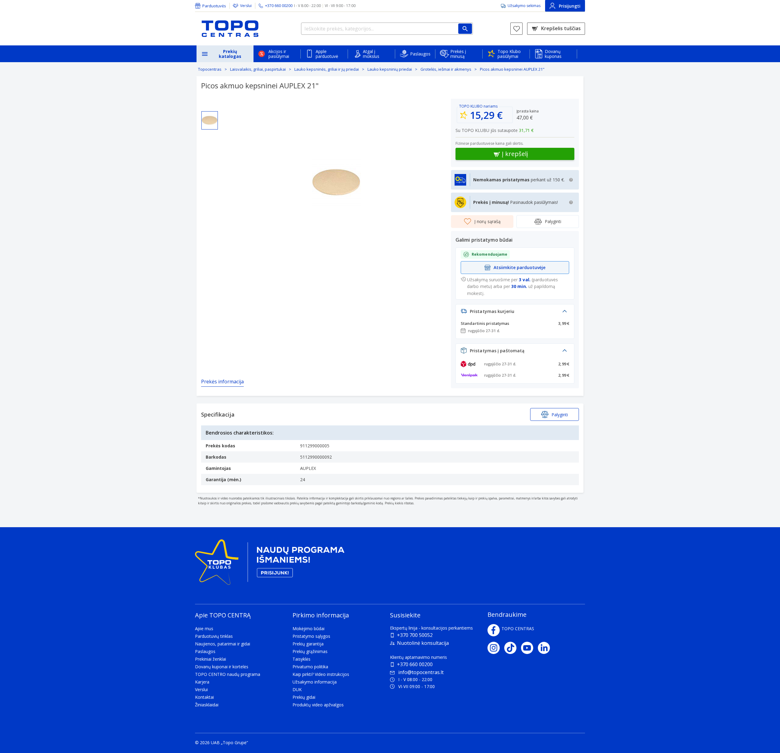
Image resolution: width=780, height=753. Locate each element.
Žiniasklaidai (206, 704)
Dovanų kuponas (553, 53)
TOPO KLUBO (471, 106)
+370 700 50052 (415, 635)
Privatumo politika (310, 666)
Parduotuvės (214, 6)
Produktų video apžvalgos (318, 704)
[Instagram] (496, 648)
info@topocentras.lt (421, 672)
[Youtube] (529, 648)
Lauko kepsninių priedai (389, 69)
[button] (515, 313)
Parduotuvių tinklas (214, 636)
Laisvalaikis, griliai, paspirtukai (258, 69)
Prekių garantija (308, 643)
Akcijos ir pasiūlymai (278, 53)
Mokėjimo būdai (308, 628)
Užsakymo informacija (314, 682)
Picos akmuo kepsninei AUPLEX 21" (512, 69)
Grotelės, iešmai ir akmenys (445, 69)
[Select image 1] (209, 120)
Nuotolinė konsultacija (423, 643)
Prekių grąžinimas (310, 651)
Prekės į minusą (458, 53)
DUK (297, 689)
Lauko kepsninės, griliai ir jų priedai (326, 69)
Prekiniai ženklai (210, 659)
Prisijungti (569, 6)
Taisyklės (301, 659)
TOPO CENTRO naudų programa (227, 674)
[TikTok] (512, 648)
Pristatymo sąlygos (311, 636)
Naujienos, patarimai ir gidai (222, 643)
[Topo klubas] (269, 564)
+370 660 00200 (415, 664)
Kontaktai (204, 697)
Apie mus (204, 628)
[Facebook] (494, 630)
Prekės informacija (222, 381)
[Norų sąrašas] (516, 29)
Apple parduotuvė (327, 53)
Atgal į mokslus (371, 53)
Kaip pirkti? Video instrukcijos (320, 674)
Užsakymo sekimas (524, 5)
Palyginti (553, 221)
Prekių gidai (303, 697)
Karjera (202, 682)
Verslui (246, 5)
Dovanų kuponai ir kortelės (221, 666)
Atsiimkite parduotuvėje (519, 267)
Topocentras (210, 69)
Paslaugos (420, 54)
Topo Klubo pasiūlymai (509, 53)
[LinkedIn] (546, 648)
